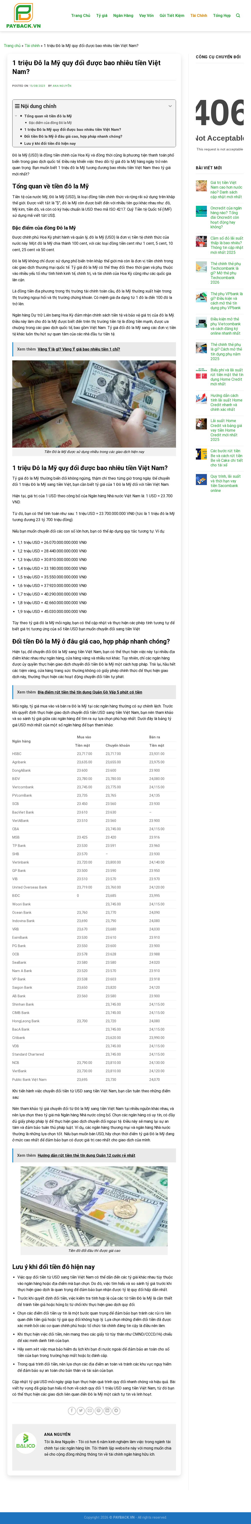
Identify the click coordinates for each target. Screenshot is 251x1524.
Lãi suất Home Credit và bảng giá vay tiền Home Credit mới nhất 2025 (226, 430)
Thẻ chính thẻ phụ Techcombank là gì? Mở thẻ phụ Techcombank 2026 (226, 273)
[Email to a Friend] (90, 1411)
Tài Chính (198, 15)
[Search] (238, 15)
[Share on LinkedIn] (107, 1411)
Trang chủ (12, 45)
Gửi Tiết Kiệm (172, 15)
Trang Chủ (80, 15)
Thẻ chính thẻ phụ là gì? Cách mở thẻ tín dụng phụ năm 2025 (226, 351)
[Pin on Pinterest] (99, 1411)
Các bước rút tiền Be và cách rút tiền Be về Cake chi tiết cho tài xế (227, 458)
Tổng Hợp (222, 15)
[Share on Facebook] (72, 1411)
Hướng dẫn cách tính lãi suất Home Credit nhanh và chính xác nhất (226, 402)
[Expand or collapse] (170, 106)
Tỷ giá (101, 15)
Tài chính (32, 45)
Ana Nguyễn (62, 85)
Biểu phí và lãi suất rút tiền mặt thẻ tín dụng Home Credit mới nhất (227, 377)
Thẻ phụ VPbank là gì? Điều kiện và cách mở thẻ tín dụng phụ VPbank (227, 301)
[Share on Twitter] (81, 1411)
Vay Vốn (146, 15)
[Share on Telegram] (116, 1411)
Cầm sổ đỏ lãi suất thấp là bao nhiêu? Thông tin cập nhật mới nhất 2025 (227, 245)
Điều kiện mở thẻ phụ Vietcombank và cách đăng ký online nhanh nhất (226, 326)
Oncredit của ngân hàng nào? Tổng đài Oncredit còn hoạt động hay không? (226, 217)
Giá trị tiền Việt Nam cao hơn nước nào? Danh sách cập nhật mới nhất (226, 189)
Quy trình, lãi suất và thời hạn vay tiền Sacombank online (226, 483)
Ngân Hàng (123, 15)
